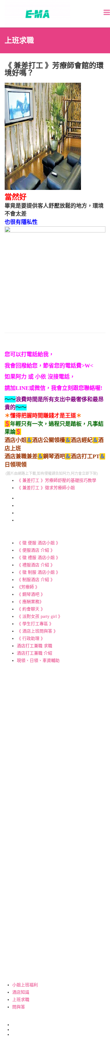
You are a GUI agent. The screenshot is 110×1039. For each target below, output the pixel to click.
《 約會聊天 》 (31, 609)
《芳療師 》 (28, 587)
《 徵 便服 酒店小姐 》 (38, 543)
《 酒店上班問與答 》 (37, 631)
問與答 (18, 1007)
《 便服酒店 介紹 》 (36, 550)
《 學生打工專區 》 (35, 624)
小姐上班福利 (25, 985)
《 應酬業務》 (30, 601)
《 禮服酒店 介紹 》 (36, 565)
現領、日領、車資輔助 (38, 660)
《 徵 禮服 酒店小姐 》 (38, 557)
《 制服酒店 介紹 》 (36, 579)
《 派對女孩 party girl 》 (39, 616)
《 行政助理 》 (31, 638)
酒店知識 (20, 992)
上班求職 (20, 999)
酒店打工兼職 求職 (34, 646)
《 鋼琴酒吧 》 (31, 594)
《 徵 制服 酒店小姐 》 (38, 572)
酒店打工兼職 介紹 (34, 653)
